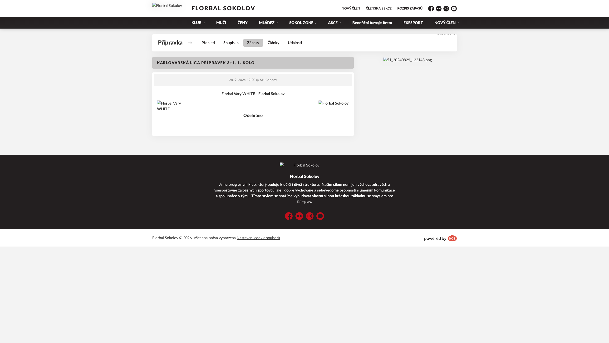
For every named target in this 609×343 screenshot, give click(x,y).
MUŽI (221, 23)
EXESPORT (413, 23)
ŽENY (243, 23)
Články (273, 43)
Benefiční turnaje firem (372, 23)
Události (295, 43)
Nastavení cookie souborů (258, 238)
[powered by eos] (440, 238)
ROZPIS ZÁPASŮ (409, 8)
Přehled (208, 43)
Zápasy (253, 43)
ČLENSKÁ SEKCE (379, 8)
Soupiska (231, 43)
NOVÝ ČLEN (351, 8)
